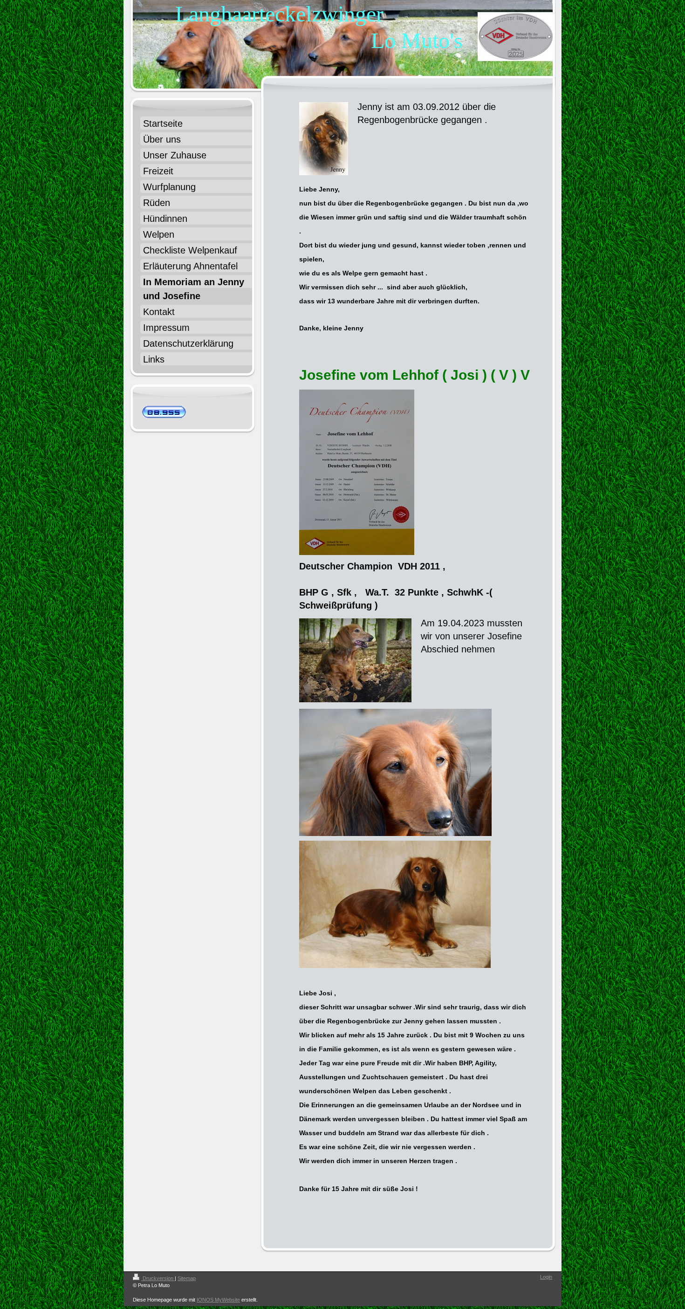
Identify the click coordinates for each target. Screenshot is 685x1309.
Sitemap (187, 1278)
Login (546, 1277)
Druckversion (158, 1278)
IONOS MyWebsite (218, 1299)
